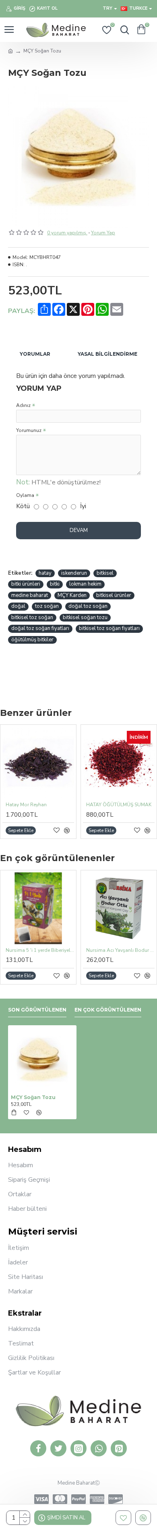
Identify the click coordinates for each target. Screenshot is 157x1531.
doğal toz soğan (87, 606)
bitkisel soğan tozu (85, 617)
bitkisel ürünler (113, 595)
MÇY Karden (72, 595)
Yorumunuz (28, 430)
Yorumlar (35, 354)
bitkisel (105, 573)
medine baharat (29, 595)
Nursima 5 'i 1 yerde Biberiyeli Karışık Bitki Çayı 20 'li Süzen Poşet (40, 950)
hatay (45, 573)
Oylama (25, 495)
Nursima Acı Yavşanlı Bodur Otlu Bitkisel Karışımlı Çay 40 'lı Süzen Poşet (120, 950)
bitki (55, 584)
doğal (18, 606)
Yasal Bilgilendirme (107, 354)
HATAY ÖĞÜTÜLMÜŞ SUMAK (118, 805)
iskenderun (74, 573)
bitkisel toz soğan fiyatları (109, 628)
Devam (79, 530)
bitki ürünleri (25, 584)
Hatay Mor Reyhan (26, 805)
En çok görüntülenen (107, 1010)
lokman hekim (85, 584)
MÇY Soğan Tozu (33, 1097)
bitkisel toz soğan (32, 617)
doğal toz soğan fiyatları (40, 628)
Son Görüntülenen (37, 1010)
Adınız (23, 405)
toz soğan (47, 606)
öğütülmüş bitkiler (32, 639)
